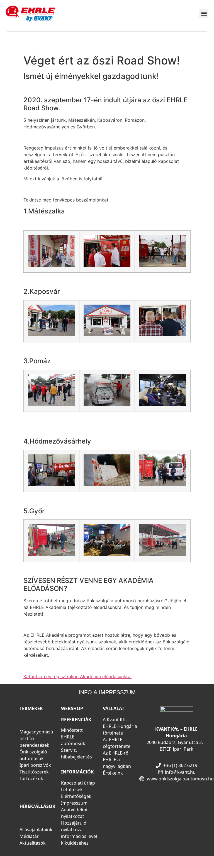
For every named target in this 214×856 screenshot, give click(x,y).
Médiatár (29, 836)
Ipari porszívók (35, 765)
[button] (203, 13)
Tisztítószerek (34, 772)
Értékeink (113, 773)
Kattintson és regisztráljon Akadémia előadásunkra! (77, 676)
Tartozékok (31, 778)
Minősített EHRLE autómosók (73, 736)
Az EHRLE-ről (116, 753)
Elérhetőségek (76, 796)
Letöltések (72, 790)
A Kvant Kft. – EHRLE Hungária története (120, 726)
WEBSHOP (72, 708)
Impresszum (74, 803)
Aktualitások (33, 843)
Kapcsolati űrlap (78, 783)
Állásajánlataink (36, 830)
